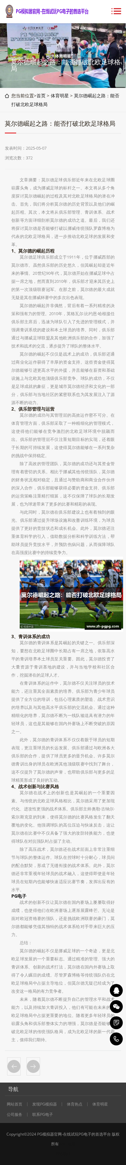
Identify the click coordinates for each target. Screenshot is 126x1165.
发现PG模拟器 (44, 1104)
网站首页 (14, 1104)
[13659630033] (116, 1038)
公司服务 (14, 1115)
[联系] (116, 1022)
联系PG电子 (42, 1115)
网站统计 (63, 1153)
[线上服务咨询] (116, 990)
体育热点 (74, 1104)
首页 (41, 95)
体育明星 (60, 95)
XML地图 (67, 1144)
